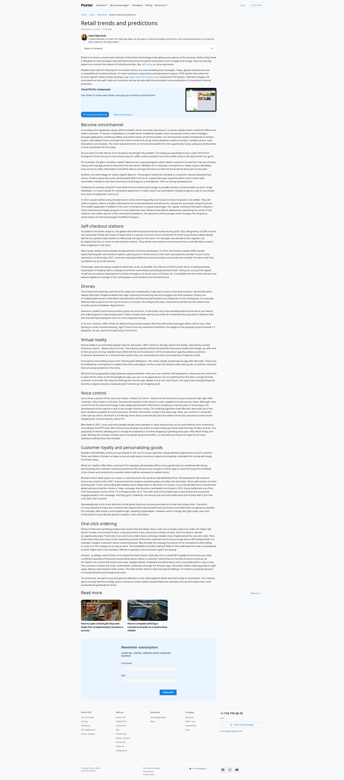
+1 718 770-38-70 (231, 713)
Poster (87, 5)
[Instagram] (230, 770)
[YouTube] (237, 770)
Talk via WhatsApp (243, 724)
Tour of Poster (87, 717)
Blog (92, 14)
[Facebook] (223, 770)
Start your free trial (96, 114)
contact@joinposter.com (231, 731)
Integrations (121, 750)
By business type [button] (119, 5)
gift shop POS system (142, 76)
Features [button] (101, 5)
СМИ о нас (190, 721)
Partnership (190, 725)
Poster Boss (121, 734)
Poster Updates (88, 734)
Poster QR (120, 717)
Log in (243, 5)
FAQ (187, 729)
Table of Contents (93, 48)
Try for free (256, 5)
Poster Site (121, 725)
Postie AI (120, 746)
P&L (118, 729)
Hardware (137, 5)
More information (123, 114)
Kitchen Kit (121, 742)
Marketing (102, 14)
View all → (256, 593)
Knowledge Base (158, 717)
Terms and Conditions (151, 768)
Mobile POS (121, 721)
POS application (88, 729)
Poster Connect (123, 738)
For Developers (199, 768)
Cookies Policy (148, 774)
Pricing (148, 5)
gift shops (147, 64)
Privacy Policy (148, 771)
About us (189, 717)
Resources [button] (160, 5)
